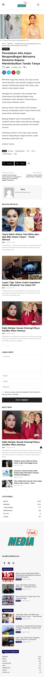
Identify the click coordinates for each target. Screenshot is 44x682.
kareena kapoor (7, 154)
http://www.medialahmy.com (23, 192)
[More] (29, 163)
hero (28, 151)
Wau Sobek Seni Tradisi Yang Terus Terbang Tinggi (28, 597)
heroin (33, 151)
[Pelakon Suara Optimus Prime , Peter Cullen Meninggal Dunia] (7, 463)
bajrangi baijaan (20, 151)
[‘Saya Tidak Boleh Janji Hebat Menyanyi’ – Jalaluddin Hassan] (8, 589)
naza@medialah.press (10, 556)
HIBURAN (10, 44)
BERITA (18, 600)
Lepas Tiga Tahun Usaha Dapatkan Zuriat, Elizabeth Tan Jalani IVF (28, 638)
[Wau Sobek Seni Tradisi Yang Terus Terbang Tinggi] (8, 600)
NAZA (8, 67)
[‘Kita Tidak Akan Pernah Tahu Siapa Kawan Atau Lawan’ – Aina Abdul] (7, 483)
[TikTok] (13, 563)
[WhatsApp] (18, 72)
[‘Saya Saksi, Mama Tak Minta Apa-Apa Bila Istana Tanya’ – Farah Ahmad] (22, 219)
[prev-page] (3, 345)
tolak (15, 154)
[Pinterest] (13, 72)
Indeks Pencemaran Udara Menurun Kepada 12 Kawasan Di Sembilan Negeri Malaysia (11, 177)
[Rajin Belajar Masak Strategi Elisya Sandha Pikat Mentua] (22, 313)
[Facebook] (4, 72)
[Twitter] (9, 72)
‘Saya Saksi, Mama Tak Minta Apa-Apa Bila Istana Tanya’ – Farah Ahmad (20, 237)
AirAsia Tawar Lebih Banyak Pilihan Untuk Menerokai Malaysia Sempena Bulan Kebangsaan (28, 575)
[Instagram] (9, 563)
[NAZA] (4, 67)
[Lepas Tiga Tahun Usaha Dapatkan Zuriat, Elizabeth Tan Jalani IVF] (22, 268)
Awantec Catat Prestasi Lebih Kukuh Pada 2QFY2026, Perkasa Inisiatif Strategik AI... (26, 473)
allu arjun (10, 151)
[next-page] (6, 345)
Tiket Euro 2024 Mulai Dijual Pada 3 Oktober (34, 176)
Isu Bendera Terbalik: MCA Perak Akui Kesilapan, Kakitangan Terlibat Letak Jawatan (28, 628)
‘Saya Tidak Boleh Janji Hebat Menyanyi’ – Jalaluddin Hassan (26, 586)
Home (4, 44)
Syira (3, 242)
